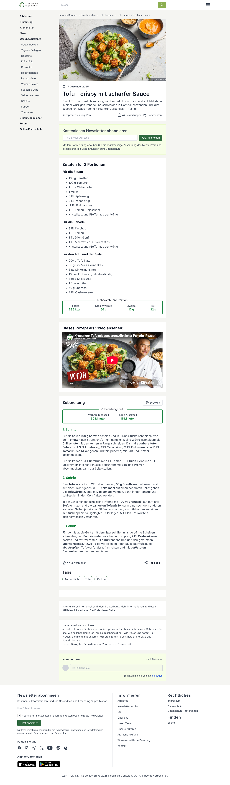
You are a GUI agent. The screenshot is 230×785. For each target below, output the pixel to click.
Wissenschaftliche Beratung (134, 740)
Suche (171, 722)
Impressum (174, 700)
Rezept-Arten (29, 78)
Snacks (25, 100)
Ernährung (26, 22)
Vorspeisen (27, 112)
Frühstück (27, 61)
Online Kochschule (31, 129)
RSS (120, 712)
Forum (23, 123)
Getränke (26, 67)
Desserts (26, 55)
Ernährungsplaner (30, 117)
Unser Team (125, 723)
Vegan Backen (29, 44)
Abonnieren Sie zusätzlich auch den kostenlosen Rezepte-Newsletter (62, 715)
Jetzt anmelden (150, 137)
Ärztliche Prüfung (128, 734)
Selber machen (30, 95)
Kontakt (122, 745)
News (23, 33)
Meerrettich (72, 579)
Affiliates (123, 700)
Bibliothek (26, 16)
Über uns (123, 717)
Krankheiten (27, 27)
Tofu (88, 579)
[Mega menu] (208, 4)
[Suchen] (162, 5)
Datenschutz (113, 148)
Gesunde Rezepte (30, 38)
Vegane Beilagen (31, 50)
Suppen (25, 106)
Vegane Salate (29, 84)
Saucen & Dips (29, 89)
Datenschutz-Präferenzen (183, 710)
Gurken (101, 579)
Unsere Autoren (127, 728)
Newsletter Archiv (128, 706)
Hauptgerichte (29, 72)
